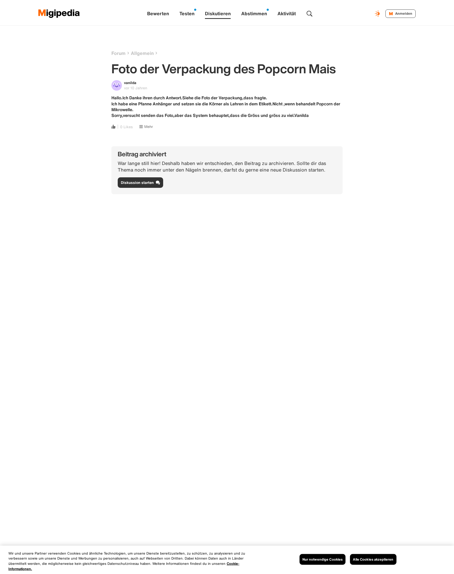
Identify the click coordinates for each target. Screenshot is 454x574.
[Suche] (309, 13)
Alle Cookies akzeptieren (373, 559)
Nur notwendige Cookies (322, 559)
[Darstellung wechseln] (378, 13)
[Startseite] (59, 13)
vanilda (130, 82)
